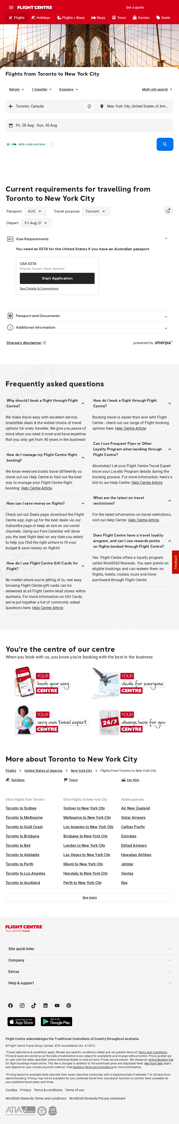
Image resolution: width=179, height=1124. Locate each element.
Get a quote (135, 7)
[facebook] (10, 1005)
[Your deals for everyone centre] (131, 683)
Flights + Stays (73, 18)
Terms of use (74, 1090)
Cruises (143, 18)
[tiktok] (34, 1005)
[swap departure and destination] (89, 106)
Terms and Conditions (152, 1052)
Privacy (25, 1090)
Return (14, 89)
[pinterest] (69, 1005)
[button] (90, 897)
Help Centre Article (36, 488)
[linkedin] (45, 1005)
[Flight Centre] (35, 7)
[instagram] (22, 1005)
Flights (19, 18)
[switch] (49, 145)
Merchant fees (154, 1063)
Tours (121, 18)
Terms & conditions (48, 1090)
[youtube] (57, 1005)
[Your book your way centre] (47, 683)
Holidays (43, 18)
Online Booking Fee (160, 1059)
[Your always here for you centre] (131, 722)
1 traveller (39, 89)
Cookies (11, 1090)
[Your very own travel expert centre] (47, 722)
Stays (101, 18)
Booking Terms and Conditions (93, 1067)
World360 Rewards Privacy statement (97, 1098)
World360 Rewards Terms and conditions (36, 1098)
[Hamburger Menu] (11, 7)
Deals (166, 18)
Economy (66, 89)
